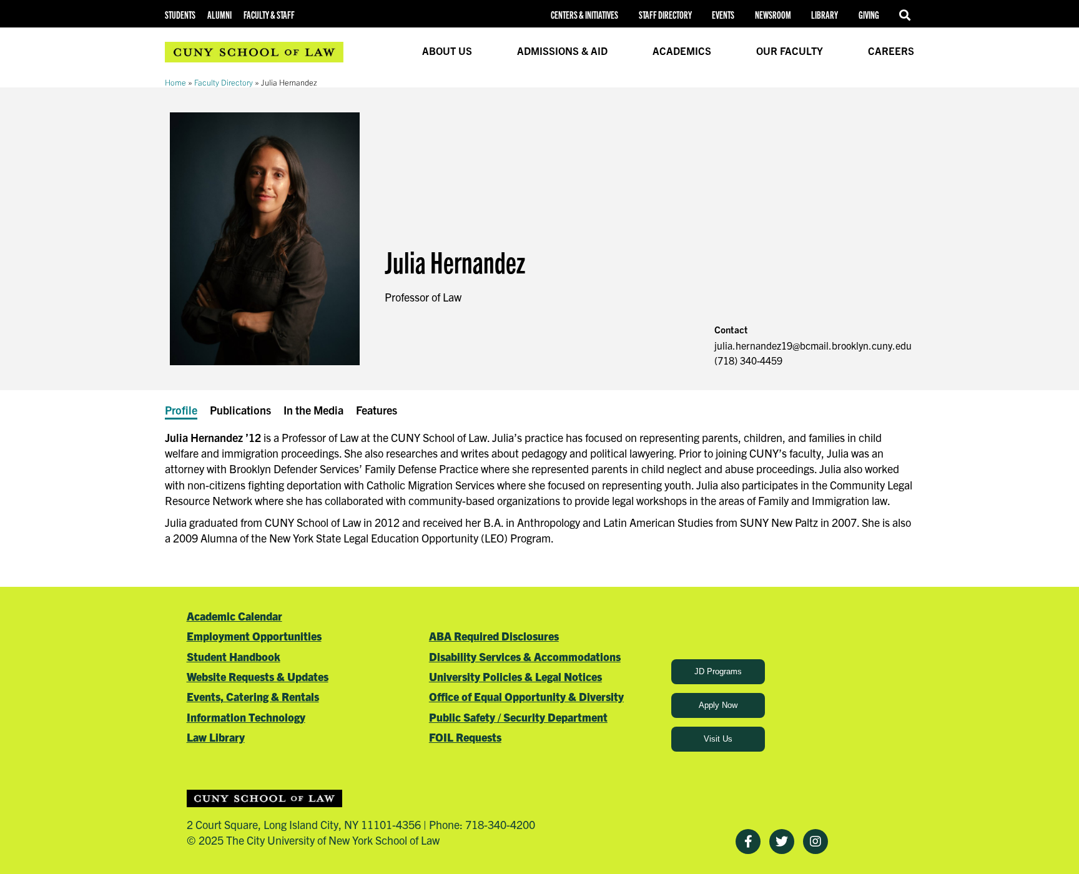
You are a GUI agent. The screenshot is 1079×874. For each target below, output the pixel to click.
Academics (682, 50)
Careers (891, 50)
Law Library (216, 737)
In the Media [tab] (313, 410)
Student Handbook (233, 656)
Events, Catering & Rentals (253, 696)
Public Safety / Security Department (518, 717)
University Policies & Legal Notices (515, 676)
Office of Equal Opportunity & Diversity (526, 696)
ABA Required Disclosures (494, 636)
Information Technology (246, 717)
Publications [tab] (240, 410)
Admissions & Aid (562, 50)
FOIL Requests (465, 737)
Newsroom (773, 15)
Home (175, 82)
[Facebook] (748, 841)
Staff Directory (665, 15)
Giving (869, 15)
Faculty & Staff (269, 15)
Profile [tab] (181, 410)
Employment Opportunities (254, 636)
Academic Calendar (234, 616)
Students (180, 15)
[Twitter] (781, 841)
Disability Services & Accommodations (525, 656)
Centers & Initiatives (584, 15)
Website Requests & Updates (257, 676)
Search (906, 15)
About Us (447, 50)
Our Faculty (789, 50)
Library (824, 15)
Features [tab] (376, 410)
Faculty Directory (223, 82)
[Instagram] (815, 841)
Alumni (219, 15)
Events (723, 15)
